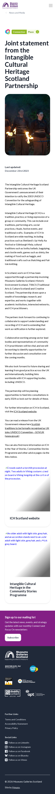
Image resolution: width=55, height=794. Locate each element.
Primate (16, 787)
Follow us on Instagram (20, 747)
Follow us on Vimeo (18, 760)
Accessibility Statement (16, 723)
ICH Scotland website (25, 411)
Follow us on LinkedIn (19, 742)
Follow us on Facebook (19, 751)
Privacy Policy (11, 728)
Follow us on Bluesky (18, 755)
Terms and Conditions (15, 719)
